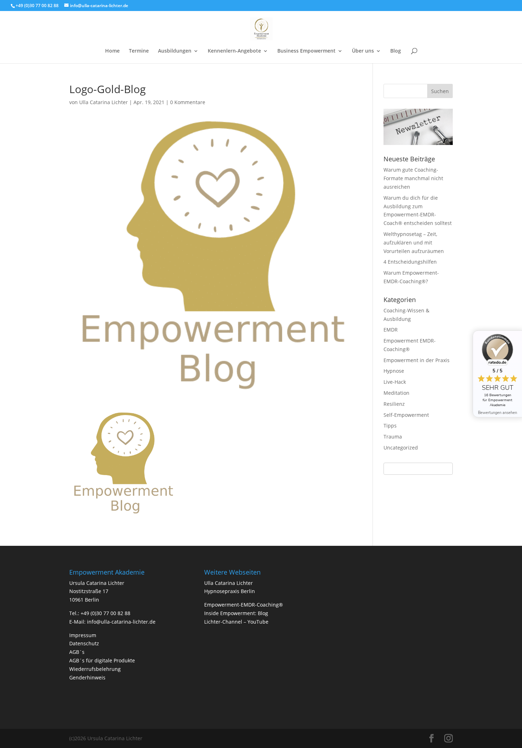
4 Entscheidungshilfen (410, 261)
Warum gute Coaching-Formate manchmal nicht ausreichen (413, 178)
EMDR (391, 329)
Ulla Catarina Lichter (103, 102)
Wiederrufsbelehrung (95, 669)
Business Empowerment (306, 51)
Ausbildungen (174, 51)
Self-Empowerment (406, 414)
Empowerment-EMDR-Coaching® (243, 604)
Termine (139, 51)
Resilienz (394, 403)
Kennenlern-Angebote (234, 51)
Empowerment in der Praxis (417, 360)
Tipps (390, 425)
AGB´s (77, 652)
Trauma (393, 436)
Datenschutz (84, 643)
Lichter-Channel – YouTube (236, 621)
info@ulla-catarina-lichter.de (121, 621)
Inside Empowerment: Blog (236, 613)
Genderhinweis (87, 677)
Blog (395, 51)
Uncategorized (401, 447)
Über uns (363, 51)
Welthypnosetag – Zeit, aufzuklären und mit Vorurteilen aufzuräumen (414, 242)
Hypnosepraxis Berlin (229, 591)
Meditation (396, 392)
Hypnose (394, 370)
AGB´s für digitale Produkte (102, 660)
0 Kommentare (187, 102)
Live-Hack (395, 381)
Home (112, 51)
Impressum (82, 635)
